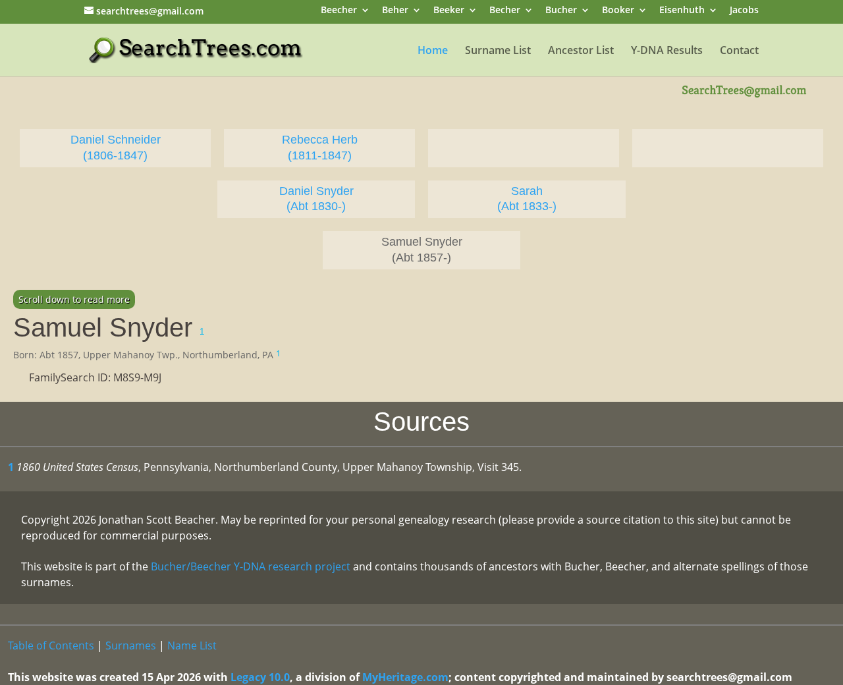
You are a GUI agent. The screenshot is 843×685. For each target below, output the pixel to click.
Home (433, 51)
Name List (192, 645)
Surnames (130, 645)
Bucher (561, 11)
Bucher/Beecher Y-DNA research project (250, 566)
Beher (395, 11)
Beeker (448, 11)
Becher (504, 11)
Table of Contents (51, 645)
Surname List (498, 51)
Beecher (339, 11)
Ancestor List (581, 51)
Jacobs (744, 11)
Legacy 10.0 (260, 677)
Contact (739, 51)
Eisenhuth (682, 11)
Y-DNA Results (667, 51)
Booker (618, 11)
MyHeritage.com (405, 677)
